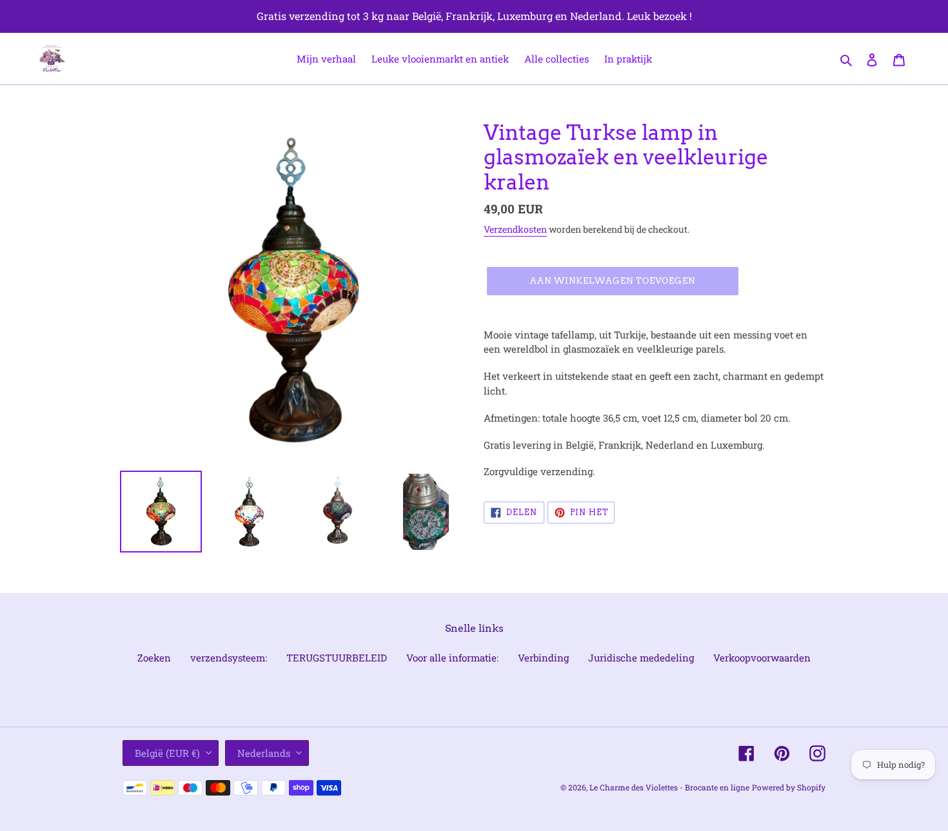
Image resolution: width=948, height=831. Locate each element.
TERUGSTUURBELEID (336, 657)
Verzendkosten (515, 229)
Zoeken (154, 657)
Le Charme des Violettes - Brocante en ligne (669, 787)
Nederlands (263, 753)
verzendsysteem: (228, 657)
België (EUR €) (167, 753)
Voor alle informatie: (452, 657)
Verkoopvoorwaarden (762, 657)
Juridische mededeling (641, 657)
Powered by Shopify (788, 787)
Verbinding (543, 657)
